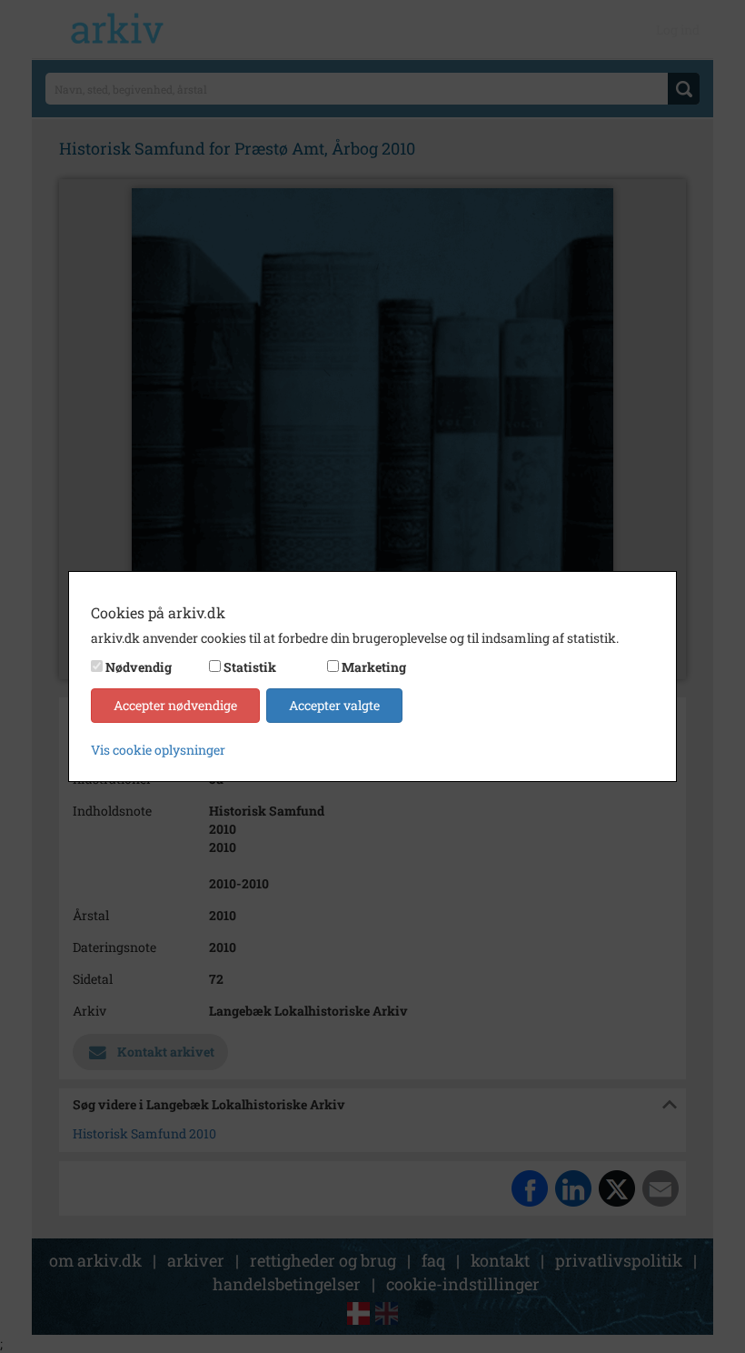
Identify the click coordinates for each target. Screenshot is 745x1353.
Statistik (250, 667)
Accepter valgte (334, 705)
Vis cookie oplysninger (158, 749)
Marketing (374, 667)
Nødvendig (138, 667)
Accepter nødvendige (175, 705)
